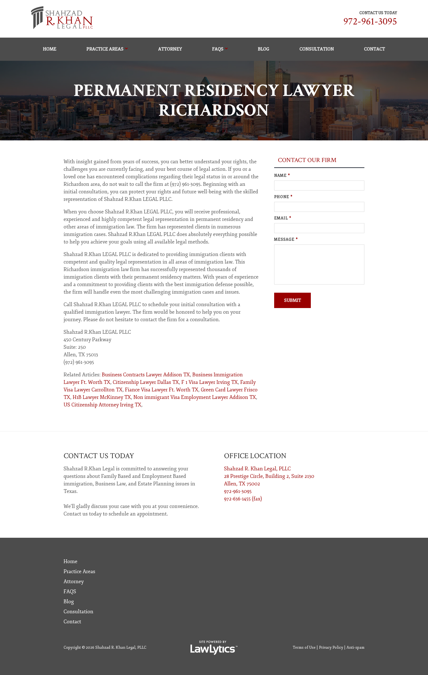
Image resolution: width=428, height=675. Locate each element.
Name (282, 175)
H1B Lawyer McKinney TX (102, 397)
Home (49, 49)
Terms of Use (304, 647)
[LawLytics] (214, 648)
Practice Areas (104, 49)
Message (286, 239)
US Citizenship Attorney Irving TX (102, 405)
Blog (263, 49)
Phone (283, 197)
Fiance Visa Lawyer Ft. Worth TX (161, 390)
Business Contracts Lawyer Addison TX (146, 375)
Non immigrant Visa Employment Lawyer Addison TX (194, 397)
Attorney (170, 49)
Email (282, 218)
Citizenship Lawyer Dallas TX (146, 382)
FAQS (217, 49)
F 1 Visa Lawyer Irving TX (209, 382)
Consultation (317, 49)
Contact (374, 49)
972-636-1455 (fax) (243, 499)
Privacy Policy (331, 647)
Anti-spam (355, 647)
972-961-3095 (370, 21)
